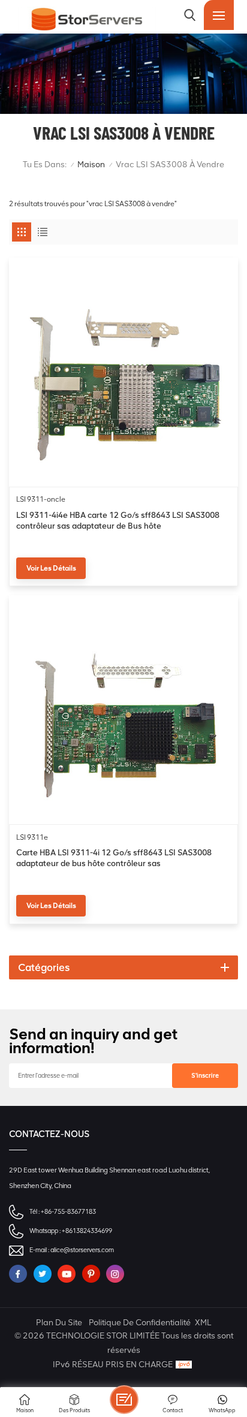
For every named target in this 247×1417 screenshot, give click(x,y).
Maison (91, 164)
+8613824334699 (87, 1231)
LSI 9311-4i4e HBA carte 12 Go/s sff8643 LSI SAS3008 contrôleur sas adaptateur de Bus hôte (117, 520)
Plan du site (59, 1322)
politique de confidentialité (140, 1322)
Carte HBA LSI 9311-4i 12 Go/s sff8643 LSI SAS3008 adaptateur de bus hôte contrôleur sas (114, 858)
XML (203, 1322)
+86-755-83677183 (68, 1212)
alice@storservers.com (82, 1250)
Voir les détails (51, 568)
